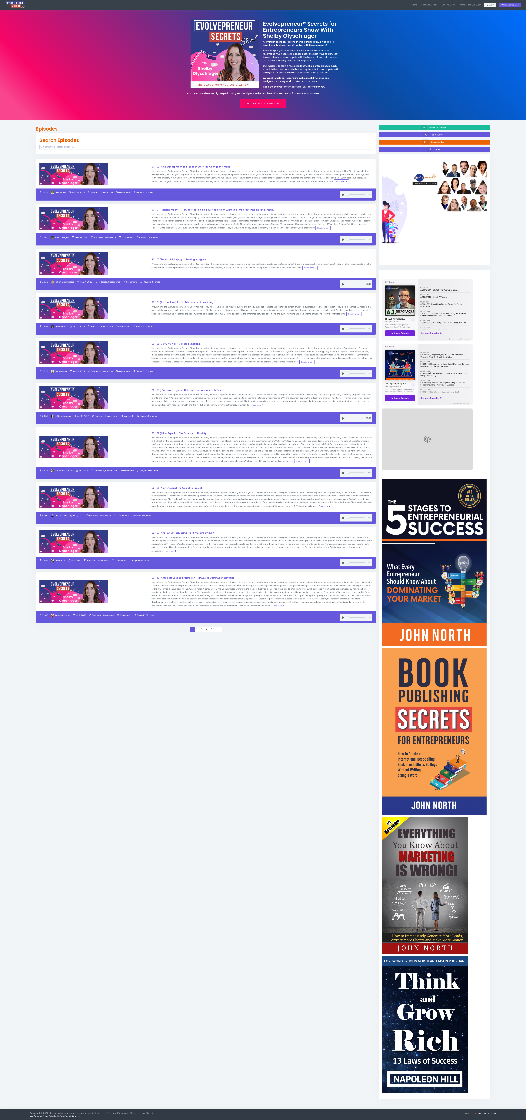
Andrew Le (60, 560)
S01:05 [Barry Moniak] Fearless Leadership (176, 343)
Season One (107, 192)
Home (414, 4)
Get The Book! (448, 4)
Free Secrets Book (511, 5)
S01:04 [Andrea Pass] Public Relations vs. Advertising (182, 302)
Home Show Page (437, 127)
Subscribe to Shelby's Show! (266, 103)
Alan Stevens (61, 515)
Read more (341, 181)
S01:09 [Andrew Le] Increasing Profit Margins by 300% (182, 532)
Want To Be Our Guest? (470, 4)
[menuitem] (414, 5)
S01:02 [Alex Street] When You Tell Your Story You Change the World (190, 166)
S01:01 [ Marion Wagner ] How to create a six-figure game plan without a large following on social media (212, 209)
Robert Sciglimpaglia (64, 281)
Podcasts (95, 192)
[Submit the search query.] (41, 146)
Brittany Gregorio (63, 416)
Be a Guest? (437, 134)
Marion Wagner (62, 237)
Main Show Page (429, 4)
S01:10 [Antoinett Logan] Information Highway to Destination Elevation (193, 577)
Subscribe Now (437, 142)
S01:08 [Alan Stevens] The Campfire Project (176, 487)
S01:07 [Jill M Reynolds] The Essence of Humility (178, 433)
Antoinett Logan (62, 615)
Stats (437, 149)
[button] (390, 210)
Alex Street (60, 192)
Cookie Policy (59, 1116)
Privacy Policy (48, 1116)
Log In (491, 5)
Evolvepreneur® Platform (486, 1113)
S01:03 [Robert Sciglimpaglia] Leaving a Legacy (178, 259)
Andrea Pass (61, 326)
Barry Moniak (61, 371)
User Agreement (36, 1116)
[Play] (343, 194)
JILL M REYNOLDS (64, 470)
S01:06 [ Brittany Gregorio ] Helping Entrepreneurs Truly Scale (187, 390)
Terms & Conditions (73, 1116)
